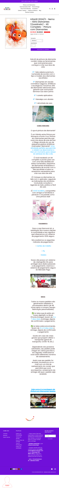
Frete (31, 34)
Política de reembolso (18, 447)
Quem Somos (6, 437)
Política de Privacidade (19, 434)
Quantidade (34, 43)
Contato (5, 433)
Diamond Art (53, 472)
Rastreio (5, 435)
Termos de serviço (18, 437)
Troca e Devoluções (19, 444)
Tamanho (33, 38)
